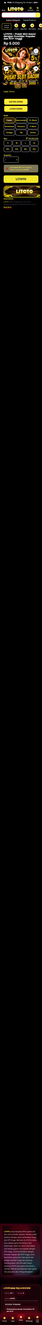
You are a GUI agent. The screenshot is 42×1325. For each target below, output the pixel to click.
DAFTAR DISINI (16, 101)
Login (13, 1321)
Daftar (21, 1320)
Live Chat (37, 1321)
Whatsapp (29, 1321)
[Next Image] (36, 68)
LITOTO (21, 179)
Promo (4, 1321)
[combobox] (19, 15)
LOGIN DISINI (16, 108)
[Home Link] (15, 9)
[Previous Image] (6, 68)
